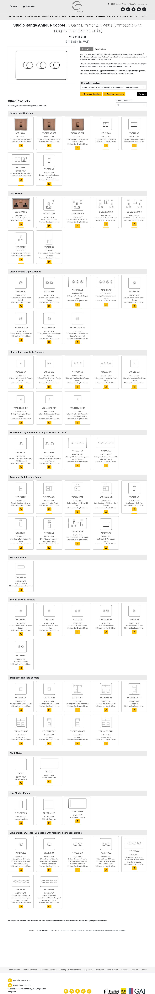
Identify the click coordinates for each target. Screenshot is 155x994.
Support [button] (123, 16)
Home (31, 930)
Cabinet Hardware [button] (31, 16)
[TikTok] (144, 9)
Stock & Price (112, 16)
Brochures (100, 16)
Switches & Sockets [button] (50, 16)
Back (143, 94)
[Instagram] (123, 9)
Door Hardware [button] (14, 16)
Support (124, 970)
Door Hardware (14, 970)
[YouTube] (139, 9)
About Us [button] (133, 16)
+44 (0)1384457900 (118, 4)
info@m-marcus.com (138, 4)
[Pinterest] (128, 9)
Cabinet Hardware (30, 970)
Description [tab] (87, 49)
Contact (143, 16)
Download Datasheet (92, 94)
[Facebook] (133, 9)
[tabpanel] (113, 64)
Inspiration (90, 16)
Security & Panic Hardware (73, 16)
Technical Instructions (115, 94)
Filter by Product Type (125, 100)
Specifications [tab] (100, 49)
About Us (134, 970)
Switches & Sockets (49, 970)
